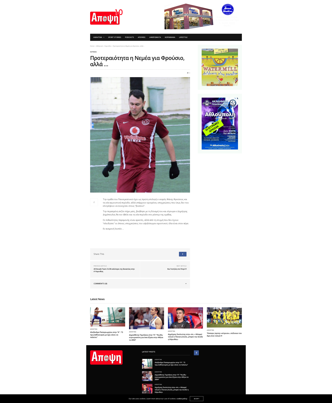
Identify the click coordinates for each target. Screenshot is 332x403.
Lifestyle (183, 37)
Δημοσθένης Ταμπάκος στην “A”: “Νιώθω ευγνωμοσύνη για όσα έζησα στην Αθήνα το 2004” (146, 337)
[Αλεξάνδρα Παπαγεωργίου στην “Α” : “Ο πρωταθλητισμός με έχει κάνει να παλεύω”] (107, 316)
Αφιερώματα (155, 37)
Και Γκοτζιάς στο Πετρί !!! (176, 269)
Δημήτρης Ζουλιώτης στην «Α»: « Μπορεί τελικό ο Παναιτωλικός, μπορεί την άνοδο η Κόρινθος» (185, 337)
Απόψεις (142, 37)
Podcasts (129, 37)
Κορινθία (93, 52)
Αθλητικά (97, 37)
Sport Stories (114, 37)
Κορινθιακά (170, 37)
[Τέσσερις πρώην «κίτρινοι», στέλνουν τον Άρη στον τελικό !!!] (224, 317)
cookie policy (182, 398)
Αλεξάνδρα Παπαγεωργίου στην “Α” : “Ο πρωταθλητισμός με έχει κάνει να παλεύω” (106, 335)
